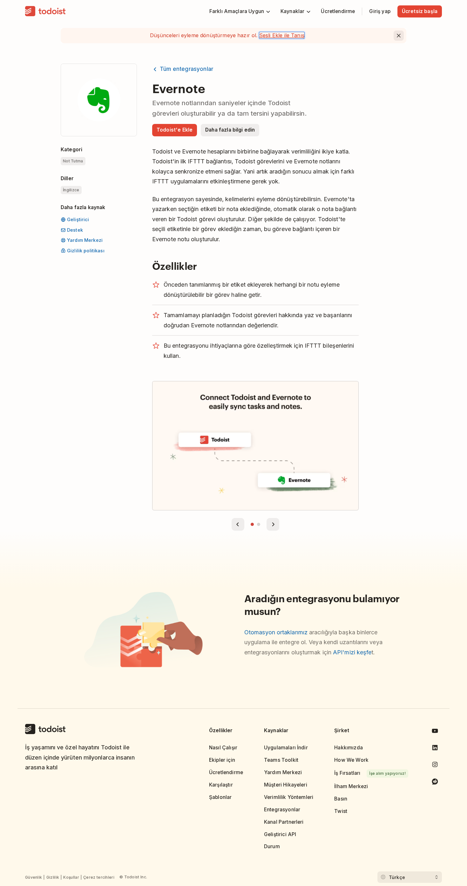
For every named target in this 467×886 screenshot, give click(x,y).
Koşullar (71, 877)
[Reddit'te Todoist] (435, 782)
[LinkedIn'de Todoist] (435, 749)
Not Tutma (73, 161)
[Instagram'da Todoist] (435, 766)
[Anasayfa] (45, 11)
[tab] (252, 524)
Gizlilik (52, 877)
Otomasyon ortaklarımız (276, 632)
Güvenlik (33, 877)
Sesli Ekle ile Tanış (281, 35)
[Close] (399, 36)
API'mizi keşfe (352, 652)
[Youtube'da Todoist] (435, 732)
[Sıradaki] (273, 524)
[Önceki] (238, 524)
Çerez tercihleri (98, 877)
